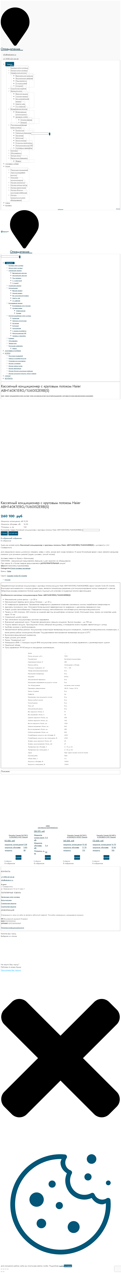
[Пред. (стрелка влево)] (1, 1271)
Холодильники (6, 900)
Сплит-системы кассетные (20, 568)
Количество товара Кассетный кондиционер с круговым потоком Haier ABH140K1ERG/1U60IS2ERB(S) (41, 530)
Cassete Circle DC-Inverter (17, 575)
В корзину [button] (18, 857)
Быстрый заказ (13, 533)
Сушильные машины (8, 906)
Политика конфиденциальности (12, 928)
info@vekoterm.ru (7, 880)
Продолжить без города (11, 970)
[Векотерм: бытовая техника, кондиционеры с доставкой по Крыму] (7, 4)
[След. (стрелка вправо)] (3, 1271)
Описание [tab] (7, 580)
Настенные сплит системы (10, 897)
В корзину (4, 533)
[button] (11, 538)
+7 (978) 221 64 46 (7, 877)
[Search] (49, 134)
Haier (9, 571)
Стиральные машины (8, 903)
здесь (61, 1266)
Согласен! (68, 1266)
